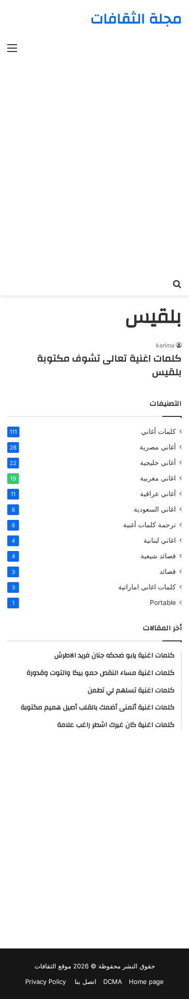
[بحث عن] (177, 283)
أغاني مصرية (158, 447)
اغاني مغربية (158, 478)
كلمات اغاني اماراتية (147, 587)
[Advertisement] (94, 159)
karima (165, 345)
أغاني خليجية (158, 462)
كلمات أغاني (158, 431)
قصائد (167, 571)
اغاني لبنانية (159, 540)
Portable (163, 602)
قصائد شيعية (158, 556)
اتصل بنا (84, 981)
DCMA (112, 981)
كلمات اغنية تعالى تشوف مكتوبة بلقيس (109, 365)
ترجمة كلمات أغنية (149, 525)
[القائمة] (12, 47)
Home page (146, 981)
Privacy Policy (45, 981)
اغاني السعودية (155, 509)
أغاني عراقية (158, 494)
